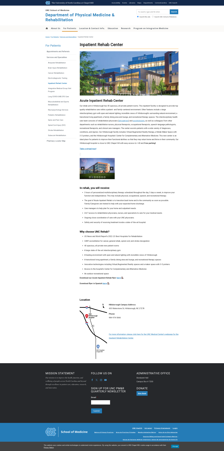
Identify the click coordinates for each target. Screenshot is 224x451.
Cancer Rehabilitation (56, 73)
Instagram (101, 380)
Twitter (96, 380)
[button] (83, 168)
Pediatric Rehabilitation (56, 115)
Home (46, 28)
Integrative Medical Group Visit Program (59, 89)
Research (126, 28)
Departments (148, 3)
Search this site (144, 17)
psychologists (139, 121)
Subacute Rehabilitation (57, 135)
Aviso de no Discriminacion (168, 432)
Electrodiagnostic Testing (57, 78)
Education (113, 28)
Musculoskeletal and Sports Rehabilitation (58, 103)
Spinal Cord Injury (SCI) (56, 125)
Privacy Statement (162, 428)
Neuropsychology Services (58, 110)
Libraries (132, 3)
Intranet (148, 428)
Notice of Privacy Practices (104, 432)
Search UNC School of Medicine (165, 17)
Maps (139, 3)
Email (94, 397)
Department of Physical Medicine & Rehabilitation (80, 17)
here (119, 278)
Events (124, 3)
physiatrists (123, 121)
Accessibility (116, 3)
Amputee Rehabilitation (57, 63)
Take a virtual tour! (88, 149)
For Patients (69, 28)
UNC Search (173, 3)
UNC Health (137, 428)
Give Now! (142, 393)
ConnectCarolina (161, 3)
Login (175, 428)
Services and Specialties (68, 37)
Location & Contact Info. (92, 28)
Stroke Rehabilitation (56, 130)
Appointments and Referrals (58, 51)
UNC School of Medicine (57, 10)
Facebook (92, 380)
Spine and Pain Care (55, 120)
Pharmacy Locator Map (56, 141)
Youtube (105, 380)
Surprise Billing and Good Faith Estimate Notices (160, 436)
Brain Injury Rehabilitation (57, 68)
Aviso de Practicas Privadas (126, 432)
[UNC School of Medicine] (67, 432)
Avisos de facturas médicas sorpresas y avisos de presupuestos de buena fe (150, 439)
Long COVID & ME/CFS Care (58, 97)
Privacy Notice (49, 447)
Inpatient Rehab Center (57, 83)
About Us (55, 28)
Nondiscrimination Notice (147, 432)
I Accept (175, 446)
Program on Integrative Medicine (151, 28)
